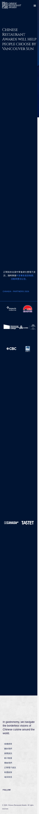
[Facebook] (13, 189)
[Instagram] (21, 189)
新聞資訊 (8, 753)
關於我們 (8, 748)
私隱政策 (8, 772)
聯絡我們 (8, 762)
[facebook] (11, 220)
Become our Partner (12, 297)
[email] (26, 220)
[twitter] (16, 220)
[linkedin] (21, 220)
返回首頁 (8, 777)
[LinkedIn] (17, 189)
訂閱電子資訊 (10, 767)
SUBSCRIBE (19, 285)
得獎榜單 (8, 744)
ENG (25, 98)
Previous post (19, 235)
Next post (19, 251)
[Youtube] (25, 189)
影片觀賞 (8, 758)
